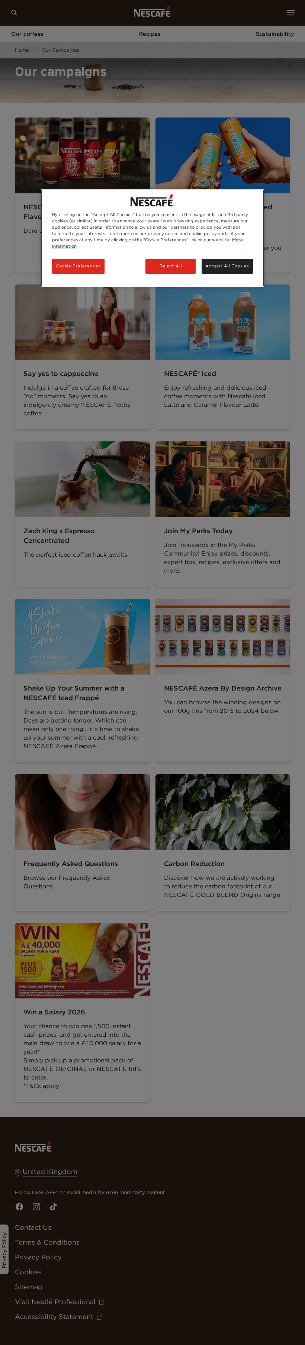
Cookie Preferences (78, 265)
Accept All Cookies (227, 265)
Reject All (171, 265)
